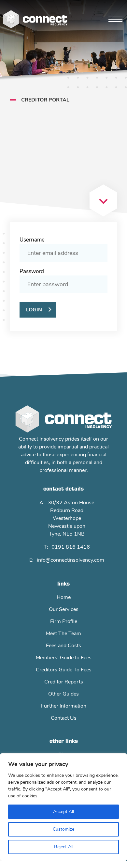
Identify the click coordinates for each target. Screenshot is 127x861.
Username (32, 239)
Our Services (63, 609)
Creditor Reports (63, 681)
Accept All (63, 811)
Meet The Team (63, 633)
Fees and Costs (63, 645)
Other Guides (63, 693)
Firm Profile (63, 621)
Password (32, 271)
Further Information (63, 706)
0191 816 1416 (70, 547)
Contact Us (64, 718)
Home (64, 597)
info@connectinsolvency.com (70, 560)
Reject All (63, 847)
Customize (63, 829)
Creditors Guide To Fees (64, 669)
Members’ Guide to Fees (64, 657)
